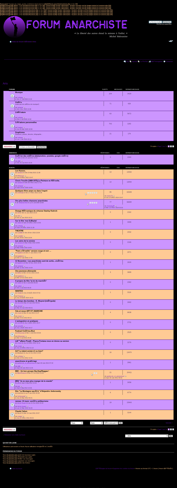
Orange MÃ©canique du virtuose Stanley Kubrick (36, 211)
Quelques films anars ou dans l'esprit (31, 191)
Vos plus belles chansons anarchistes (31, 201)
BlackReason (21, 373)
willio (18, 158)
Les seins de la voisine (25, 241)
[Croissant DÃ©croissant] (113, 423)
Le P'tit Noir (144, 61)
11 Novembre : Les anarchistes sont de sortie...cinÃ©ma (39, 261)
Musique (19, 92)
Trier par (87, 423)
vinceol (19, 303)
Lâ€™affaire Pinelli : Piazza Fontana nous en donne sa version (42, 341)
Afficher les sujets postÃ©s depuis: (59, 423)
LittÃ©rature (20, 112)
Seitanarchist (23, 202)
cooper (19, 416)
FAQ (127, 61)
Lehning (20, 97)
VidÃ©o (18, 102)
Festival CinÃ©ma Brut (25, 331)
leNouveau (20, 333)
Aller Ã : (121, 436)
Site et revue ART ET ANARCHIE (29, 311)
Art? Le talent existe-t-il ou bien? (29, 351)
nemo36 (20, 323)
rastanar (20, 107)
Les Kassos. (20, 171)
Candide (20, 232)
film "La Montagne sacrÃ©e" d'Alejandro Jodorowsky (38, 391)
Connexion (169, 61)
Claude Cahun (21, 411)
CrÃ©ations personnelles (26, 122)
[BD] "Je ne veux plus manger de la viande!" (34, 381)
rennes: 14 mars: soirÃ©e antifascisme (31, 401)
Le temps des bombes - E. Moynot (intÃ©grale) (35, 301)
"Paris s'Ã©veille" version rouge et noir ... (33, 251)
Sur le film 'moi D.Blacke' (26, 221)
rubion (19, 223)
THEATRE (19, 231)
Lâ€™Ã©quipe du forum (103, 468)
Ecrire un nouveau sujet (9, 146)
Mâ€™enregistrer (157, 61)
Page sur (162, 146)
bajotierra (20, 253)
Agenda (134, 61)
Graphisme (20, 132)
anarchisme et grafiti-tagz (26, 361)
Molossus (20, 176)
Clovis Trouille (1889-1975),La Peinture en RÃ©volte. (37, 181)
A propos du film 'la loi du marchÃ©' (31, 281)
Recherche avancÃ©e (164, 24)
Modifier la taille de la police (171, 41)
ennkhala (20, 192)
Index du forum (17, 41)
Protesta (20, 296)
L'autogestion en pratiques (26, 321)
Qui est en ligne (9, 443)
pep (18, 383)
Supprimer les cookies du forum (123, 468)
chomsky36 (110, 206)
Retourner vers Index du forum (14, 435)
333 (18, 213)
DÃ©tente (28, 41)
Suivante (168, 423)
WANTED (19, 291)
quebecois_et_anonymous (26, 363)
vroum (19, 313)
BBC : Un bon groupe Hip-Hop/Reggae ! (32, 371)
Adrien (19, 273)
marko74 (110, 196)
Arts (34, 41)
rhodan (19, 293)
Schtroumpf (21, 396)
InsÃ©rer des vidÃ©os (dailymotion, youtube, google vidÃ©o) (41, 156)
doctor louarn (21, 403)
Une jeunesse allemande (25, 271)
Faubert (20, 127)
